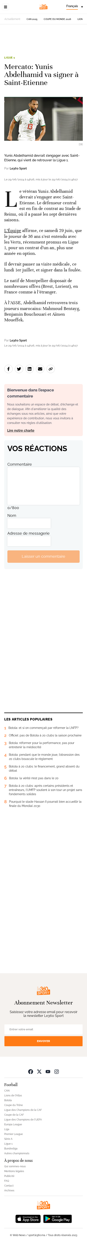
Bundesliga (11, 1148)
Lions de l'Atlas (13, 1095)
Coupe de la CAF (14, 1114)
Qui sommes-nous (15, 1166)
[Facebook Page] (30, 1071)
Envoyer (43, 1041)
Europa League (13, 1124)
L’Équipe (12, 230)
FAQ (6, 1180)
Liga (6, 1129)
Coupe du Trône (13, 1105)
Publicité (9, 1176)
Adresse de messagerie (28, 533)
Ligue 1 (9, 57)
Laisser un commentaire (43, 556)
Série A (8, 1138)
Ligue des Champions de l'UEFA (23, 1119)
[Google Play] (57, 1218)
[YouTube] (47, 1071)
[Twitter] (39, 1071)
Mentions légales (14, 1171)
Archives (9, 1190)
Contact (9, 1185)
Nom (11, 515)
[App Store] (28, 1218)
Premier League (13, 1134)
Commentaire (19, 464)
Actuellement (12, 19)
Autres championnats (16, 1153)
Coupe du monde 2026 (57, 19)
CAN (7, 1090)
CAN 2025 (32, 19)
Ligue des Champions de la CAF (23, 1110)
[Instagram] (56, 1071)
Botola (8, 1100)
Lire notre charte (20, 431)
